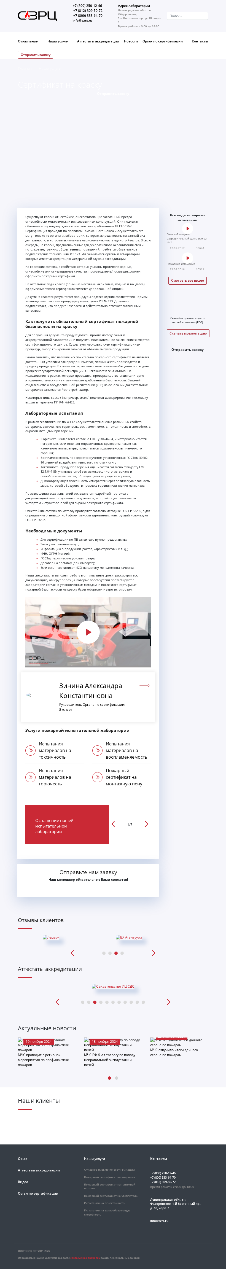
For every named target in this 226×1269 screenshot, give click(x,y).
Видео (23, 1181)
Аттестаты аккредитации (98, 41)
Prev (72, 953)
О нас (22, 1158)
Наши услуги (58, 41)
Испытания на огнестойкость (104, 1203)
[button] (109, 1078)
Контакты (200, 41)
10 (137, 1002)
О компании (28, 41)
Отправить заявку (35, 54)
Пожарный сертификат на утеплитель (111, 1196)
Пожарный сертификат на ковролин (109, 1177)
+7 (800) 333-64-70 (88, 15)
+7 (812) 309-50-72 (88, 10)
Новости (131, 41)
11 (143, 1002)
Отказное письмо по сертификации (109, 1169)
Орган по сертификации (163, 41)
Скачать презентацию (188, 333)
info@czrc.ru (82, 20)
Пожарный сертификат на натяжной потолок (109, 1186)
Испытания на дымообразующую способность (107, 1212)
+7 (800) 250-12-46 (87, 5)
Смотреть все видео (187, 280)
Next (153, 953)
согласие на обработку (85, 1258)
